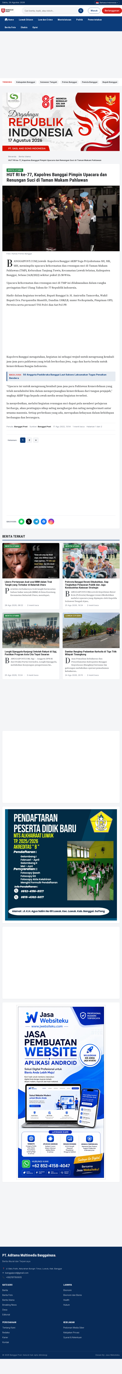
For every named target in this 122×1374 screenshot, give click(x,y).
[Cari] (80, 10)
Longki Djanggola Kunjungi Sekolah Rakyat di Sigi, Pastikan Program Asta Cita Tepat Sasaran (31, 653)
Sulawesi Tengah (48, 82)
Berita (5, 1290)
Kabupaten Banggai (25, 82)
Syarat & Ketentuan (72, 1337)
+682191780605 (14, 1277)
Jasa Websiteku (112, 1355)
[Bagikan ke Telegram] (36, 522)
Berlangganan (112, 10)
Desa (4, 1310)
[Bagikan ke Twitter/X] (29, 522)
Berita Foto (10, 27)
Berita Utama (25, 156)
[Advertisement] (61, 55)
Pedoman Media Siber (73, 1327)
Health (66, 1300)
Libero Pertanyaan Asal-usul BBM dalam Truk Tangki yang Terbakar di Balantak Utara (28, 583)
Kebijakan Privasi (71, 1332)
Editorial (6, 1314)
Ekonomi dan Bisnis (72, 1295)
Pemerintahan (95, 19)
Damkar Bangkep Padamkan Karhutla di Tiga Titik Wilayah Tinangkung (90, 653)
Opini (35, 27)
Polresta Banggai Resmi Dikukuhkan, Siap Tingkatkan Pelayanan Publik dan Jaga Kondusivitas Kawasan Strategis (86, 584)
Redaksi (6, 1332)
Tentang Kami (8, 1327)
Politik (79, 19)
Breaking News (9, 1305)
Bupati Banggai (110, 82)
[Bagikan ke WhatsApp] (21, 522)
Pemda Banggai (89, 82)
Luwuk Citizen (26, 19)
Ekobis (24, 27)
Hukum (66, 1305)
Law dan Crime (45, 19)
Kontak (5, 1342)
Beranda (12, 156)
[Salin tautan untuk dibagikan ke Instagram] (51, 522)
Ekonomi (67, 1290)
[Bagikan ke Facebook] (44, 522)
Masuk (94, 10)
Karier (5, 1337)
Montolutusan (64, 19)
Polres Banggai (69, 82)
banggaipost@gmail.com (16, 1273)
